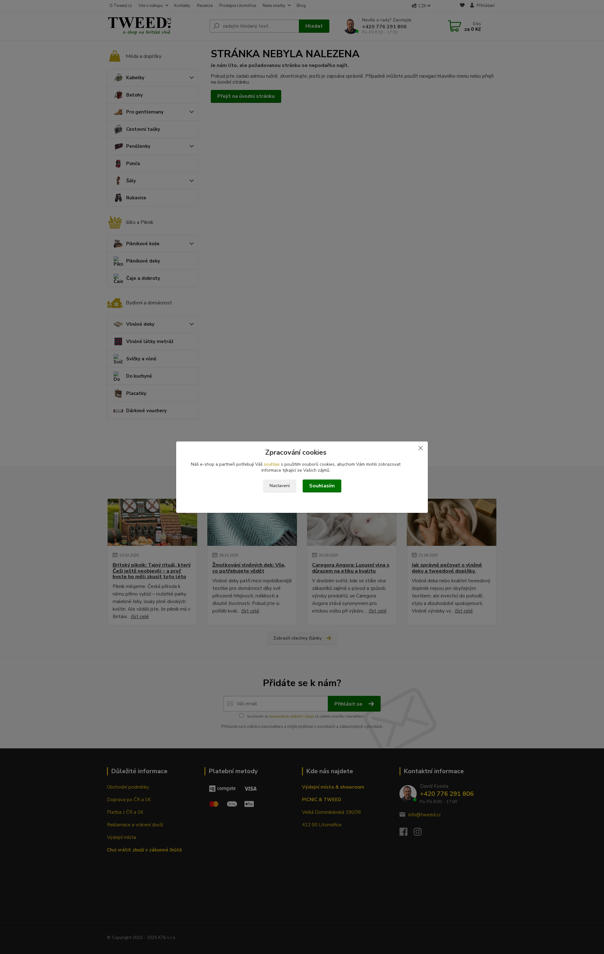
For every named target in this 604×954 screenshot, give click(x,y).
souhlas (272, 464)
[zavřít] (421, 447)
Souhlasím (322, 485)
